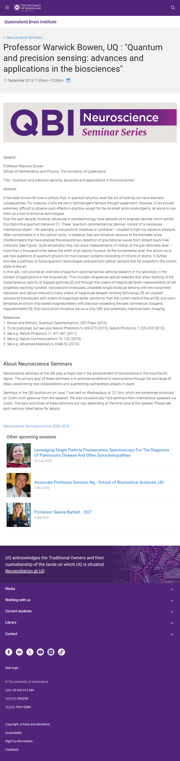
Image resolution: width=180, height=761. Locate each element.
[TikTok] (61, 652)
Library (10, 622)
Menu (7, 8)
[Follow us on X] (29, 652)
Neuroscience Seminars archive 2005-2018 (36, 426)
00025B (22, 698)
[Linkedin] (19, 652)
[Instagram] (50, 652)
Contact (11, 634)
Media (10, 589)
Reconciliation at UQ (25, 571)
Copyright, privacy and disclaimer (27, 724)
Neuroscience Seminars (24, 37)
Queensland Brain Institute (30, 21)
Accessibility (13, 733)
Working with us (17, 600)
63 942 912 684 (23, 690)
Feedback (11, 749)
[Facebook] (8, 652)
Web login (11, 668)
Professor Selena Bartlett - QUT (63, 512)
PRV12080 (23, 707)
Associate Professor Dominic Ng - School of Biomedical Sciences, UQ (99, 482)
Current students (18, 611)
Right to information (19, 741)
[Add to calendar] (69, 80)
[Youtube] (40, 652)
